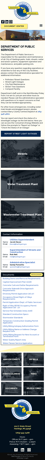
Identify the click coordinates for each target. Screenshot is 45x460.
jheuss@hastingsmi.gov (18, 244)
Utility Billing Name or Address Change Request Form (20, 330)
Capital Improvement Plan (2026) (17, 282)
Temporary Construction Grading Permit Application (20, 322)
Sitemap (20, 458)
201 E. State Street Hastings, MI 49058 (22, 427)
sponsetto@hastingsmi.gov (20, 267)
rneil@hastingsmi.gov (17, 257)
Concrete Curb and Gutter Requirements (20, 285)
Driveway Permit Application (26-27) (18, 294)
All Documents (36, 275)
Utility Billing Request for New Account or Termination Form (21, 335)
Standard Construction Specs (15, 314)
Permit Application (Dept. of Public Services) (22, 302)
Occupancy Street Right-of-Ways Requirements (17, 298)
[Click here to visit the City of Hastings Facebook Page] (2, 21)
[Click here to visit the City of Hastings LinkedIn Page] (6, 21)
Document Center (14, 26)
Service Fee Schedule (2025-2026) (17, 311)
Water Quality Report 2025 (14, 340)
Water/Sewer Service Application (17, 343)
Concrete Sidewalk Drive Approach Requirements (18, 289)
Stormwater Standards (13, 318)
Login (26, 458)
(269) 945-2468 (22, 433)
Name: (5, 242)
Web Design (15, 456)
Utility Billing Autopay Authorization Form (21, 326)
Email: (5, 244)
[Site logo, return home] (22, 420)
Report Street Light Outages (20, 134)
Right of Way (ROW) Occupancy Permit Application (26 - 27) (19, 306)
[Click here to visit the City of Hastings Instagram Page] (10, 21)
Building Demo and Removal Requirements (22, 279)
